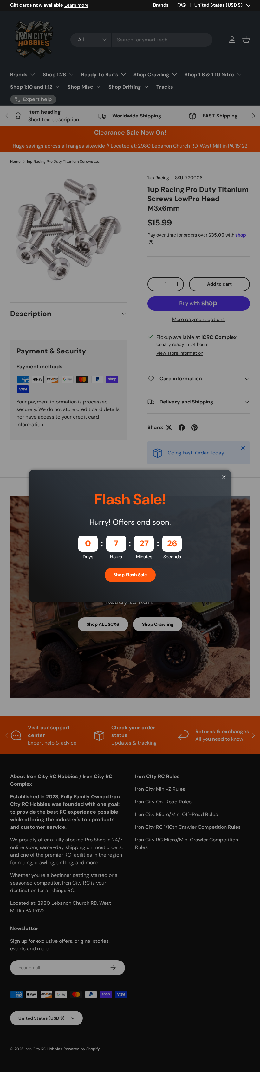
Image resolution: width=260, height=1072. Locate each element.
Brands (161, 5)
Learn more (76, 5)
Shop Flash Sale (130, 575)
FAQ (181, 5)
